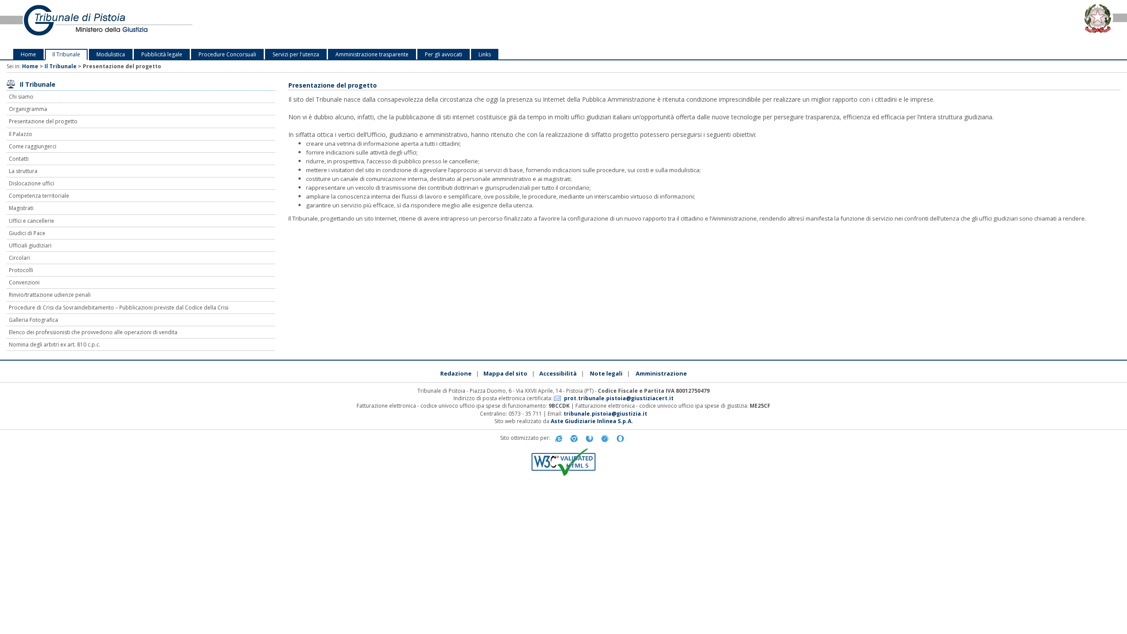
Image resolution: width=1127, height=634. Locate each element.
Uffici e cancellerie (31, 221)
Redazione (455, 373)
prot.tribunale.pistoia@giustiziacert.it (619, 398)
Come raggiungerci (32, 146)
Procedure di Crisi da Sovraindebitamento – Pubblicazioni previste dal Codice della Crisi (118, 307)
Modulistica (110, 54)
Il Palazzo (20, 134)
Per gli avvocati (443, 54)
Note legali (606, 373)
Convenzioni (24, 282)
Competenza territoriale (39, 195)
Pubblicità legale (161, 54)
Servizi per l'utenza (296, 54)
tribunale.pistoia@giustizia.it (605, 413)
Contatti (19, 158)
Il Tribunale (66, 54)
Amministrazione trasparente (372, 54)
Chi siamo (21, 96)
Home (28, 54)
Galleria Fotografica (33, 320)
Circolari (19, 258)
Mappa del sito (505, 373)
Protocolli (21, 270)
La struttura (23, 171)
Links (485, 54)
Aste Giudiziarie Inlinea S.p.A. (592, 421)
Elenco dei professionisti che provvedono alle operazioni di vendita (93, 332)
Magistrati (21, 208)
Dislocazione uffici (31, 183)
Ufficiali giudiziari (30, 245)
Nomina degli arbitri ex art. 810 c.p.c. (54, 344)
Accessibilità (558, 373)
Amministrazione (661, 373)
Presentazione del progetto (43, 121)
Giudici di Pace (27, 233)
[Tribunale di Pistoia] (235, 24)
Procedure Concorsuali (227, 54)
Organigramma (28, 109)
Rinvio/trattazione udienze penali (50, 295)
